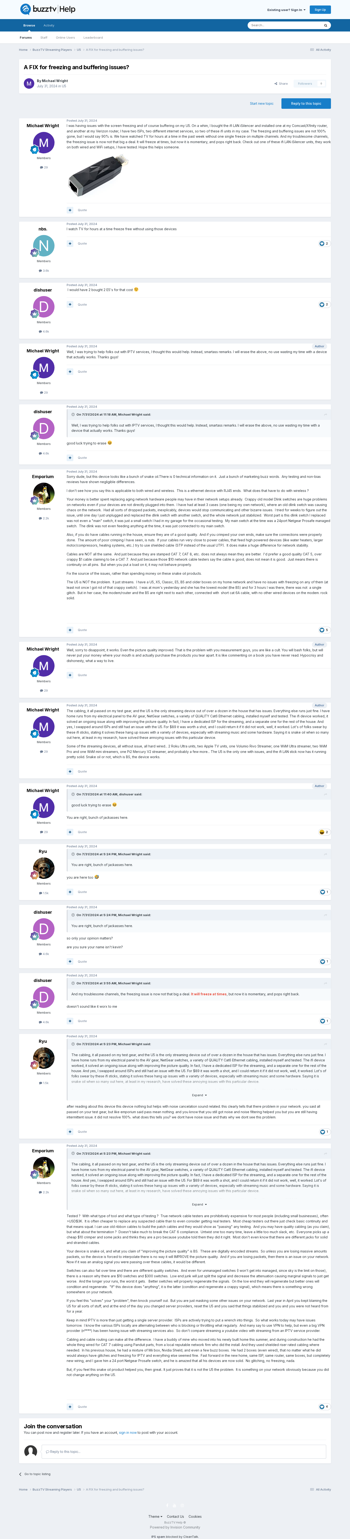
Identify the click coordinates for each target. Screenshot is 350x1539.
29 (45, 167)
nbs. (43, 228)
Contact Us (175, 1516)
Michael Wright (55, 81)
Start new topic (262, 103)
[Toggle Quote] (73, 414)
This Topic (306, 25)
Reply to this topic (306, 103)
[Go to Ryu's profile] (44, 868)
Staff (43, 37)
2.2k (45, 518)
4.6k (45, 331)
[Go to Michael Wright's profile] (29, 83)
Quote (82, 210)
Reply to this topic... (64, 1452)
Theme (154, 1516)
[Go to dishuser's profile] (44, 307)
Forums (26, 37)
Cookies (195, 1516)
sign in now (128, 1432)
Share (282, 83)
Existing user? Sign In (285, 10)
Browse (29, 25)
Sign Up (320, 9)
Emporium (43, 476)
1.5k (45, 893)
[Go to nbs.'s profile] (44, 245)
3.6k (45, 270)
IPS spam (158, 1537)
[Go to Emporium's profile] (44, 493)
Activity (49, 25)
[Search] (325, 25)
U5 (64, 86)
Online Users (65, 37)
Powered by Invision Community (175, 1527)
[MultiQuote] (70, 210)
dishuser (43, 289)
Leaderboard (93, 37)
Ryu (43, 851)
